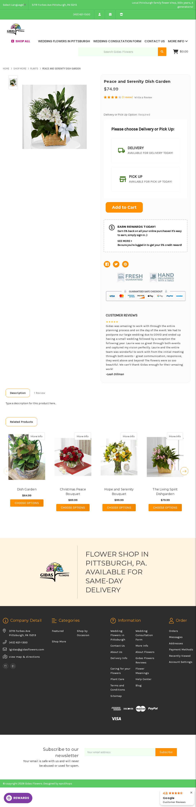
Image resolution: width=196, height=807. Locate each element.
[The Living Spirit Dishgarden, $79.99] (165, 457)
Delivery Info (118, 658)
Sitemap (116, 696)
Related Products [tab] (21, 421)
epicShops (65, 783)
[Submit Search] (162, 51)
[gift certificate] (110, 14)
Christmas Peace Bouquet (73, 492)
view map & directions (24, 656)
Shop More (59, 641)
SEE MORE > (125, 241)
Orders (173, 631)
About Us (116, 652)
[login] (99, 14)
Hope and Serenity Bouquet (119, 492)
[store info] (121, 14)
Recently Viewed (180, 655)
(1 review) (127, 97)
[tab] (145, 150)
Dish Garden (27, 489)
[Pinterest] (125, 264)
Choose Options (29, 503)
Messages (176, 637)
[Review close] (191, 793)
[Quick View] (40, 436)
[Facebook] (107, 264)
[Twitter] (116, 264)
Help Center (143, 679)
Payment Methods (181, 649)
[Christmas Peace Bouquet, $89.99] (73, 457)
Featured (58, 631)
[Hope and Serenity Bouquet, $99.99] (119, 457)
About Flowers (145, 652)
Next (184, 471)
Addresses (176, 643)
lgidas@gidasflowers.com (26, 649)
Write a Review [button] (143, 97)
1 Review (39, 393)
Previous (8, 471)
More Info (176, 41)
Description (18, 393)
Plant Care (117, 679)
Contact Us (155, 41)
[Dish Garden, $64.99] (26, 457)
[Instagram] (5, 666)
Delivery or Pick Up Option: (127, 114)
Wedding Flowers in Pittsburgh (64, 41)
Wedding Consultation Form (117, 41)
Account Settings (180, 662)
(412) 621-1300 (81, 14)
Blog (139, 685)
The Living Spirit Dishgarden (165, 492)
